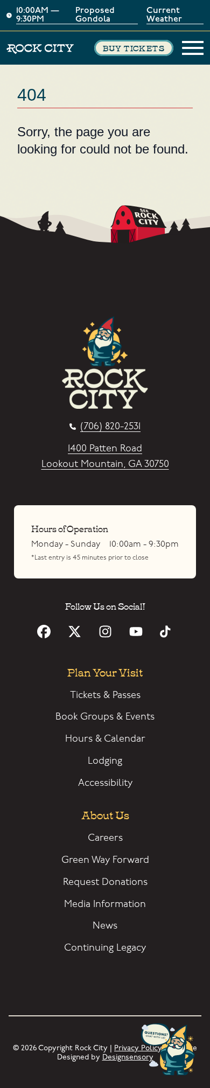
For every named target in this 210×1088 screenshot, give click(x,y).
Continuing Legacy (105, 947)
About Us (105, 814)
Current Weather (164, 15)
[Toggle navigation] (193, 48)
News (105, 925)
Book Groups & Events (105, 716)
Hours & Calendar (105, 738)
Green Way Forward (105, 860)
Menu (193, 48)
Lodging (105, 760)
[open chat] (170, 1050)
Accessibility (105, 783)
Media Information (105, 904)
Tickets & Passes (105, 695)
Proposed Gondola (95, 15)
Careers (105, 837)
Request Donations (105, 882)
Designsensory (127, 1057)
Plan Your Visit (105, 671)
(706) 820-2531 (110, 427)
